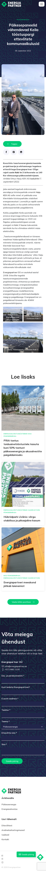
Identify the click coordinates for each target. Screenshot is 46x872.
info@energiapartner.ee (16, 666)
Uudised (5, 834)
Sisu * (4, 744)
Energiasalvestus (10, 809)
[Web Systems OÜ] (2, 862)
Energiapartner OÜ (12, 272)
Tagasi (13, 144)
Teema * (6, 721)
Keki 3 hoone (20, 225)
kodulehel (34, 178)
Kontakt (5, 839)
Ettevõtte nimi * (9, 733)
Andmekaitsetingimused (13, 830)
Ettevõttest (7, 825)
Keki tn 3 (19, 172)
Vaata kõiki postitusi (21, 602)
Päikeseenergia (9, 804)
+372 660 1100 (12, 669)
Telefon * (6, 710)
